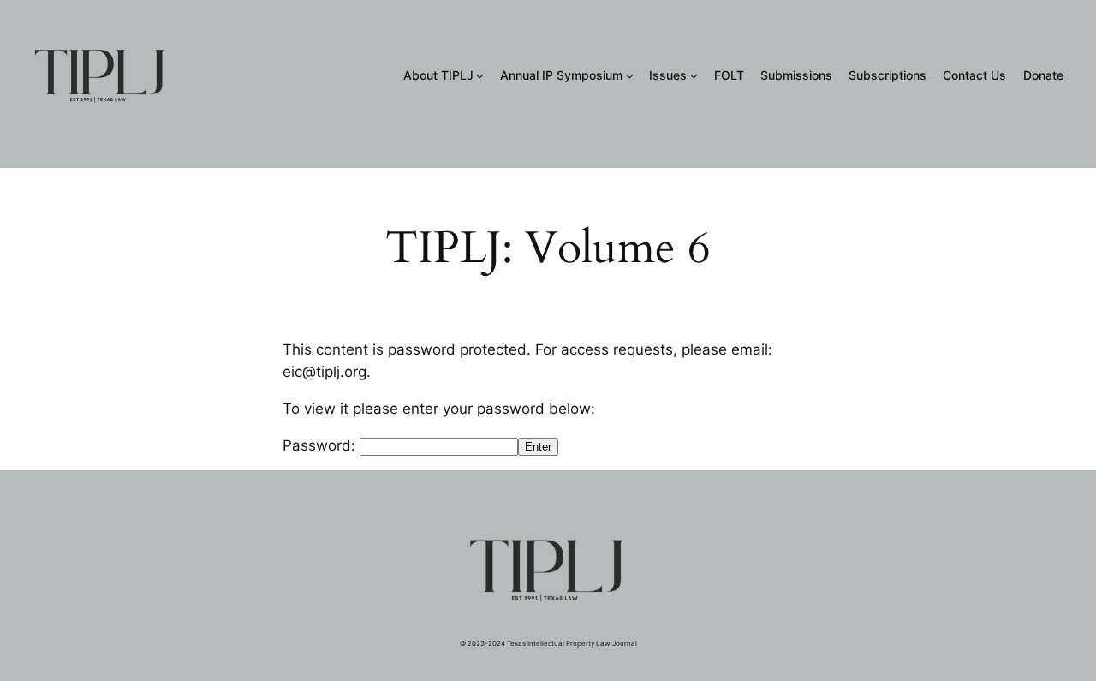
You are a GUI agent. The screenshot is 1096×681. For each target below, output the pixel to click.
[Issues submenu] (694, 76)
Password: (321, 445)
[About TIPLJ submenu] (480, 76)
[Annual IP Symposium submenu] (630, 76)
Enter (538, 446)
